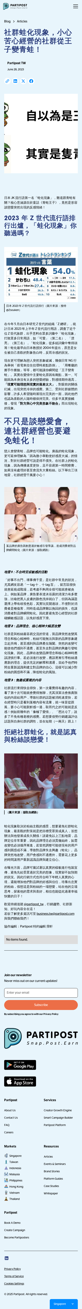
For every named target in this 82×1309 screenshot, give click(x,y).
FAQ (6, 1125)
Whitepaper (51, 1193)
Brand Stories (52, 1171)
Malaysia (14, 1174)
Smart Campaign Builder (58, 1117)
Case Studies (51, 1186)
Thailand (14, 1199)
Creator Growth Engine (58, 1110)
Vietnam (14, 1192)
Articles (48, 1156)
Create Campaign (14, 1230)
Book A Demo (12, 1222)
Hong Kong (16, 1186)
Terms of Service (14, 1276)
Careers (8, 1132)
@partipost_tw (34, 904)
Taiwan (13, 1162)
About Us (10, 1110)
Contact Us (11, 1117)
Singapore (15, 1155)
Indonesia (15, 1168)
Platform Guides (53, 1178)
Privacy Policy (12, 1268)
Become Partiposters (16, 1237)
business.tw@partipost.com (55, 913)
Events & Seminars (55, 1164)
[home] (15, 6)
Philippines (15, 1180)
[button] (75, 6)
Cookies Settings (14, 1283)
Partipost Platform (55, 1125)
